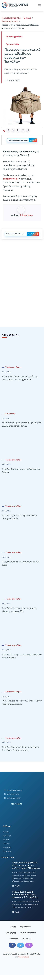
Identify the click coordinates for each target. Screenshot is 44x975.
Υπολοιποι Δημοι (13, 367)
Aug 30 (17, 886)
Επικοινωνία (27, 939)
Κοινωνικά (10, 414)
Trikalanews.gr (10, 178)
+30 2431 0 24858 (13, 798)
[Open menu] (39, 5)
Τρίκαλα (27, 18)
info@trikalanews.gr (14, 790)
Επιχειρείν (7, 851)
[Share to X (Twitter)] (13, 130)
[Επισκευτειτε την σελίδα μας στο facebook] (12, 945)
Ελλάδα (6, 840)
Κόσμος (6, 843)
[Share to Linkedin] (18, 130)
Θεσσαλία (7, 836)
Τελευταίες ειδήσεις (11, 18)
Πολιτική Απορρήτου (28, 933)
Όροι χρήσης (11, 933)
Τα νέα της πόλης (9, 21)
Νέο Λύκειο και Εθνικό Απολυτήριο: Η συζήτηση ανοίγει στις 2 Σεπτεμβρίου (25, 895)
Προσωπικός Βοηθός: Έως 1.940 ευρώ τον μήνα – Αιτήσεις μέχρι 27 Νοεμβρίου (26, 865)
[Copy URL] (28, 130)
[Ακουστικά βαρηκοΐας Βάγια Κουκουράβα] (22, 262)
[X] (20, 945)
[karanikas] (22, 297)
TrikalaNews (26, 215)
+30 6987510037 (13, 794)
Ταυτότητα (14, 939)
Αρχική (13, 926)
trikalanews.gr (23, 957)
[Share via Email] (23, 130)
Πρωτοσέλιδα (12, 44)
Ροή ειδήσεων (25, 926)
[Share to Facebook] (8, 130)
